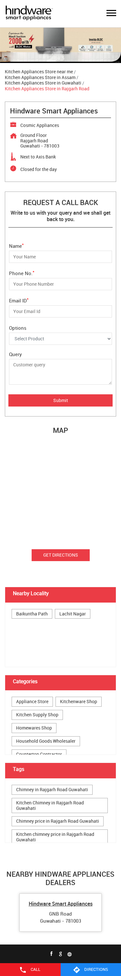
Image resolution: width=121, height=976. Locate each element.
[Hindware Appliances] (29, 13)
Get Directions (60, 555)
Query (15, 354)
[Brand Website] (69, 953)
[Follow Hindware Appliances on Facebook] (51, 953)
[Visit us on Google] (60, 953)
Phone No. (22, 272)
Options (17, 328)
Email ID (19, 300)
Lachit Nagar (72, 614)
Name (16, 245)
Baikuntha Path (32, 614)
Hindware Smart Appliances (61, 903)
